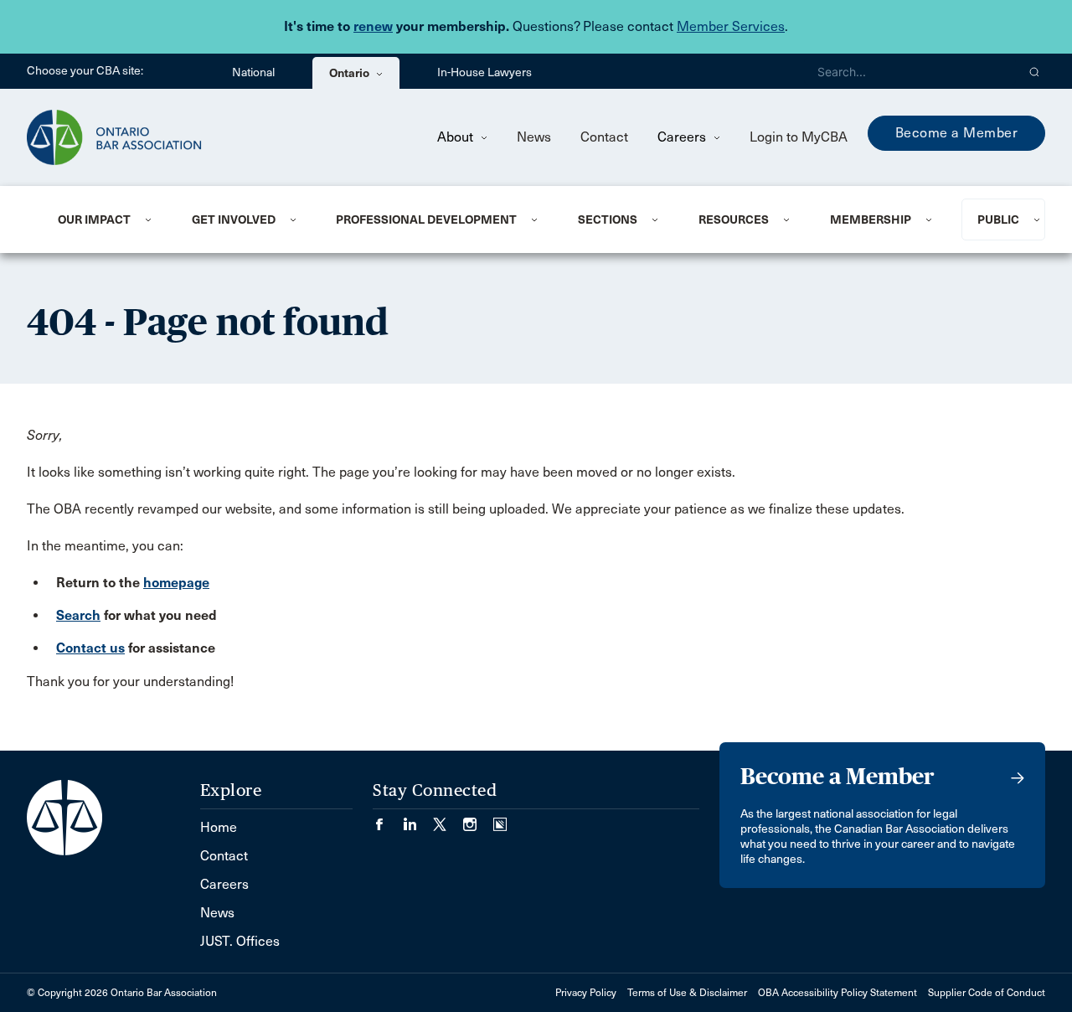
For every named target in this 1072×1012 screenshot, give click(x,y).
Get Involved (234, 219)
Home (218, 827)
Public (998, 219)
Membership (870, 219)
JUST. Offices (240, 941)
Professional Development (426, 219)
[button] (1034, 71)
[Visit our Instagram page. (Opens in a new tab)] (478, 819)
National (253, 72)
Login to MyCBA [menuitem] (799, 137)
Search (78, 615)
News (534, 137)
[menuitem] (104, 219)
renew (373, 26)
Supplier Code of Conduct (986, 993)
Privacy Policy (585, 993)
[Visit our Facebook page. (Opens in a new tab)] (388, 819)
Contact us (90, 648)
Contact (604, 137)
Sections (607, 219)
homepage (176, 583)
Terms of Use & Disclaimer (687, 993)
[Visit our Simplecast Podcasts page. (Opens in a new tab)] (500, 819)
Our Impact (94, 219)
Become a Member (956, 133)
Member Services (731, 26)
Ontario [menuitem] (350, 72)
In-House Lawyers (484, 72)
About (457, 137)
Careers (683, 137)
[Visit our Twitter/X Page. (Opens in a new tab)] (448, 819)
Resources (733, 219)
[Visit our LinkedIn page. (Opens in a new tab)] (418, 819)
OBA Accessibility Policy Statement (837, 993)
